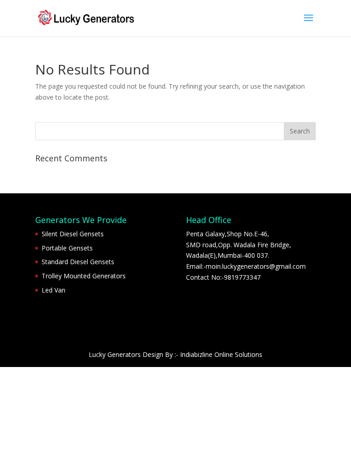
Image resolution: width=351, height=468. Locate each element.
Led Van (53, 290)
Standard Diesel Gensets (78, 261)
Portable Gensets (67, 248)
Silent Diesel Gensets (73, 233)
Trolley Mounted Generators (84, 275)
